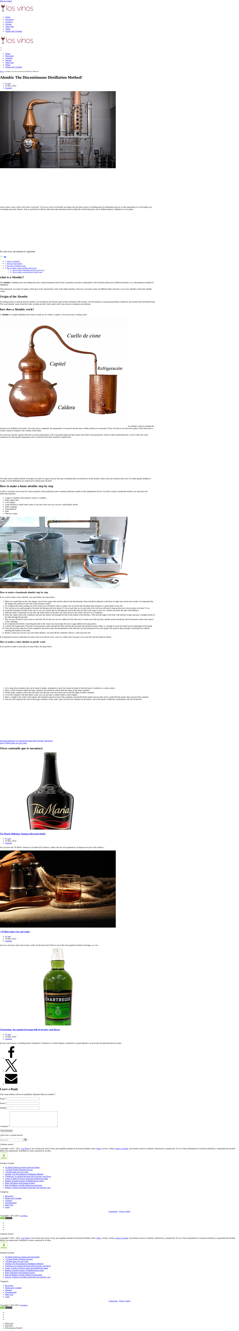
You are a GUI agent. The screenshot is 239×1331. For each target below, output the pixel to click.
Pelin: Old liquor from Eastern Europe (20, 1183)
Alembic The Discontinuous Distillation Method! (24, 1174)
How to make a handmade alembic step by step (28, 270)
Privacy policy (125, 1211)
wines (7, 1207)
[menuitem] (9, 1323)
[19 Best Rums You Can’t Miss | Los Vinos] (58, 927)
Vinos (98, 1148)
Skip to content (6, 1)
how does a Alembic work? (16, 266)
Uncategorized (10, 1203)
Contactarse (113, 1211)
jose (9, 83)
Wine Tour (9, 26)
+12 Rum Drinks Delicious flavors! (19, 1170)
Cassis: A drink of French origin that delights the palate (26, 1179)
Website (3, 1108)
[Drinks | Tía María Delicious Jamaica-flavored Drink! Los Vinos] (50, 829)
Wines (7, 29)
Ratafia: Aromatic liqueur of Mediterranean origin (24, 1181)
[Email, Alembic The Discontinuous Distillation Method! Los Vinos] (11, 1084)
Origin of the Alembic (14, 264)
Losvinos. (24, 1216)
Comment (4, 1126)
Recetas (8, 24)
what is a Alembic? (13, 261)
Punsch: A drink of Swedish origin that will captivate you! (27, 1188)
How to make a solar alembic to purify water (27, 272)
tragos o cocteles (121, 1148)
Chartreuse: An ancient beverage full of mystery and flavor (30, 1029)
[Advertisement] (78, 186)
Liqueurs (8, 22)
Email (3, 1103)
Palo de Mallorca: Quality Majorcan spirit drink (23, 1185)
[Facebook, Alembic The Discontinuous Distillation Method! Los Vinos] (11, 1058)
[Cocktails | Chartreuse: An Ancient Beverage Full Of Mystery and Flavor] (58, 1025)
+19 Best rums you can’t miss (15, 931)
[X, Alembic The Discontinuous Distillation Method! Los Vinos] (11, 1071)
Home (7, 17)
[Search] (25, 1139)
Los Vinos (25, 1148)
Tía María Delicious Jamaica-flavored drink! (23, 833)
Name (3, 1099)
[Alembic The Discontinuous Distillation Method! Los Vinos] (63, 426)
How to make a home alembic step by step (21, 268)
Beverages (9, 19)
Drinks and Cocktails (13, 31)
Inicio (2, 71)
